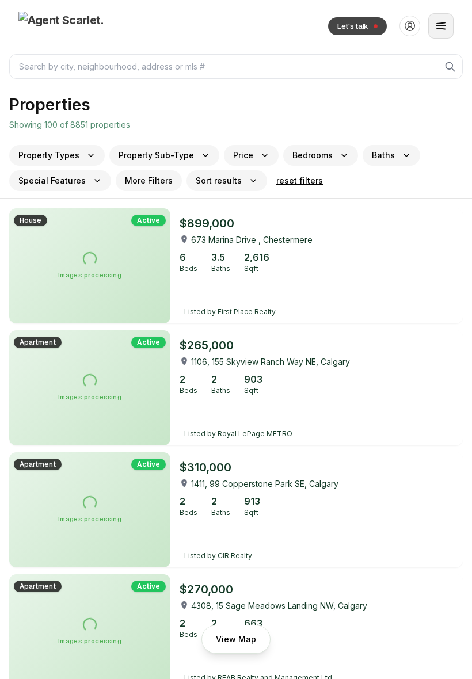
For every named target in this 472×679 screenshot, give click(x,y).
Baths (383, 155)
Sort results (219, 180)
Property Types (48, 155)
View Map (236, 639)
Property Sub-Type (156, 155)
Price (243, 155)
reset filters (299, 180)
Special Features (52, 180)
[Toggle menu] (441, 26)
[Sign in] (409, 26)
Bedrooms (312, 155)
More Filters (149, 180)
